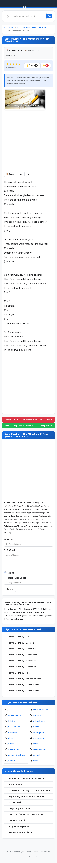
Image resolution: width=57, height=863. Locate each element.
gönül (35, 743)
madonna (12, 732)
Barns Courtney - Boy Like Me (23, 649)
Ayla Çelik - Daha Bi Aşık (20, 832)
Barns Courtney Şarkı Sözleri (35, 27)
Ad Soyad (8, 540)
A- (29, 174)
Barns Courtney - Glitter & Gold (24, 684)
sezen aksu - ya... (41, 709)
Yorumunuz (9, 550)
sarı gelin (37, 755)
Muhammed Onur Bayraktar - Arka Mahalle (29, 790)
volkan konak (39, 721)
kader (35, 760)
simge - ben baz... (16, 755)
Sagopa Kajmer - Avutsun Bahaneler (26, 796)
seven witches (40, 749)
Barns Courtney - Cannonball (23, 654)
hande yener (39, 732)
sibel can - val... (15, 715)
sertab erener (39, 738)
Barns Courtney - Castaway (22, 661)
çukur (11, 743)
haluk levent (14, 726)
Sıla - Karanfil (15, 784)
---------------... (16, 709)
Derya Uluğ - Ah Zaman (20, 808)
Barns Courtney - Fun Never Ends (25, 679)
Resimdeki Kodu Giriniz (15, 578)
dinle (10, 738)
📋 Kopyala (11, 174)
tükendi (11, 760)
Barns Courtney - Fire (19, 673)
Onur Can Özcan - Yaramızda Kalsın (26, 814)
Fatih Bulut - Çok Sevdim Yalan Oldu (26, 778)
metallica (37, 715)
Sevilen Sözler (35, 857)
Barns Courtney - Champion (22, 667)
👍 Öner (31, 65)
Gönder (10, 589)
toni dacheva (14, 749)
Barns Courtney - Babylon (21, 643)
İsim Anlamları (21, 857)
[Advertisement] (28, 140)
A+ (21, 174)
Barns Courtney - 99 (19, 637)
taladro (11, 721)
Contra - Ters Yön (17, 820)
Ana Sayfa (8, 27)
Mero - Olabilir (16, 802)
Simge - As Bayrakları (19, 826)
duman (36, 726)
